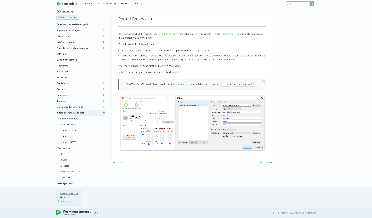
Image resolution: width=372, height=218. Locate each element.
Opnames (62, 54)
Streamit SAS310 (68, 142)
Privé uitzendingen (66, 42)
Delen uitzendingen (67, 60)
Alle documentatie (69, 194)
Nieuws (125, 4)
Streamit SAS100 (68, 131)
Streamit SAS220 (68, 136)
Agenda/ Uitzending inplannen (72, 48)
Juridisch (61, 101)
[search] (312, 4)
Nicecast (64, 166)
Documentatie (87, 4)
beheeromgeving (181, 84)
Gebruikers (62, 66)
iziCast (63, 160)
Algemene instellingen (68, 30)
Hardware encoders (68, 119)
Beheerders (69, 4)
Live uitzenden (64, 36)
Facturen (61, 89)
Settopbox (62, 78)
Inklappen (73, 17)
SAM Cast (65, 178)
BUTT (62, 154)
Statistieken (63, 83)
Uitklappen (62, 17)
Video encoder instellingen (70, 107)
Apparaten (62, 72)
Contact (136, 4)
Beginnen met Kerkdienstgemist (73, 24)
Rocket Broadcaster (70, 172)
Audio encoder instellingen (71, 113)
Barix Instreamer (68, 125)
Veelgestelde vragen (107, 4)
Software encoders (67, 148)
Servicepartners (65, 183)
